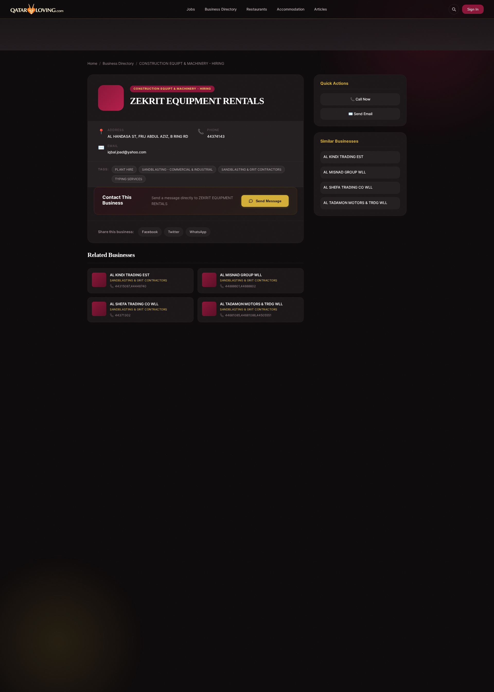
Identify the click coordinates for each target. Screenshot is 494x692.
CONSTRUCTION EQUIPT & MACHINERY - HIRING (181, 63)
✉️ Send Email (360, 114)
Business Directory (221, 9)
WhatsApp (198, 232)
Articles (320, 9)
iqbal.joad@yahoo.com (127, 152)
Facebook (150, 232)
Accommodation (290, 9)
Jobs (191, 9)
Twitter (173, 232)
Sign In (473, 9)
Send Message (268, 201)
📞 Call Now (360, 99)
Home (92, 63)
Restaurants (256, 9)
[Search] (454, 9)
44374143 (216, 136)
